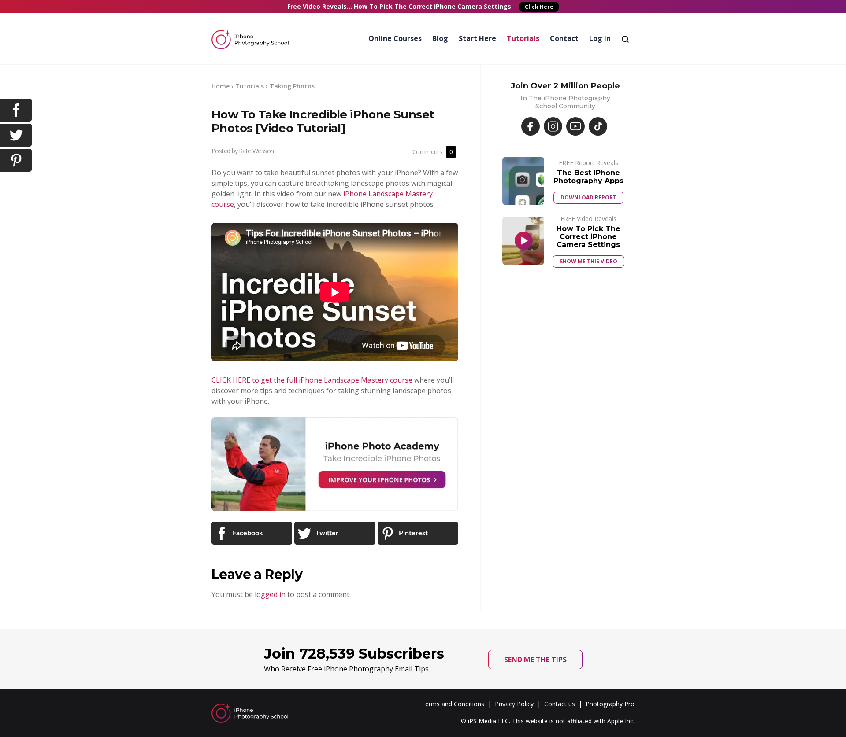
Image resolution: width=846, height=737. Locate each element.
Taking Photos (292, 86)
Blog (440, 38)
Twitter (326, 533)
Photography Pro (610, 704)
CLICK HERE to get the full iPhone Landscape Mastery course (312, 380)
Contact (564, 38)
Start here (477, 38)
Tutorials (523, 38)
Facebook (247, 533)
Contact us (559, 704)
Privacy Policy (514, 704)
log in (600, 38)
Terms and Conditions (452, 704)
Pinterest (412, 533)
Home (221, 86)
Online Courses (395, 38)
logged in (270, 594)
